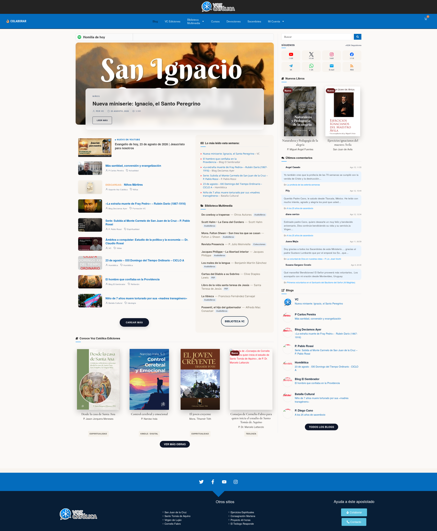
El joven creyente (200, 414)
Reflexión (135, 284)
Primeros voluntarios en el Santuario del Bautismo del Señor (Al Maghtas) (321, 282)
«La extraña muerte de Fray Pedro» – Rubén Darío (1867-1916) (145, 203)
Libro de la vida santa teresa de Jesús (225, 285)
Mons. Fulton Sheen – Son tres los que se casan (230, 233)
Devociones (234, 21)
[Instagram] (235, 482)
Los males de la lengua (215, 262)
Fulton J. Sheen (210, 236)
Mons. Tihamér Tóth (200, 418)
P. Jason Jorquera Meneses (98, 418)
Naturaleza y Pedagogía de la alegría (300, 143)
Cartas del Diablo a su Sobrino (220, 274)
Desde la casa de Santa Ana (98, 414)
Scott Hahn (255, 222)
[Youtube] (224, 482)
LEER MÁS (102, 120)
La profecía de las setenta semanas (303, 184)
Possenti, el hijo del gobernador (221, 307)
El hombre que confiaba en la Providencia (132, 279)
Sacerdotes (254, 21)
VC (297, 299)
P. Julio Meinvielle (240, 244)
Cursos (215, 21)
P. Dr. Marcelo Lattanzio (251, 427)
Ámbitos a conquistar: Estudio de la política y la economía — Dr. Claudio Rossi (146, 241)
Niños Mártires (124, 185)
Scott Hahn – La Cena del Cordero (222, 222)
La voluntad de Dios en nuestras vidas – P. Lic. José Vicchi (314, 258)
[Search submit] (357, 37)
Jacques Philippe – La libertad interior (225, 251)
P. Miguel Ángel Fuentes (300, 149)
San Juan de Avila (343, 149)
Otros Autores (243, 214)
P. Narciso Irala (149, 418)
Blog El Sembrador (307, 379)
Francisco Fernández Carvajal (236, 296)
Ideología (132, 303)
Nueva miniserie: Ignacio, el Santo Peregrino (146, 103)
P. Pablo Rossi (304, 346)
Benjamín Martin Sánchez (250, 262)
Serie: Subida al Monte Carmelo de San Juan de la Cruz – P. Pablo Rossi (147, 222)
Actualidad (133, 170)
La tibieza (207, 296)
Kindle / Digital (149, 433)
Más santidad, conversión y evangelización (133, 166)
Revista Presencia (212, 244)
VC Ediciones (172, 21)
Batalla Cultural (305, 394)
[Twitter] (201, 482)
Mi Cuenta (274, 21)
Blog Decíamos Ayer (308, 329)
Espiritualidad (133, 229)
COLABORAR (18, 21)
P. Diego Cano (304, 410)
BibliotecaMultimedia (193, 21)
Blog (155, 21)
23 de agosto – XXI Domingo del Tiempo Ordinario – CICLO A (144, 260)
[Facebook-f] (212, 482)
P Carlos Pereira (305, 314)
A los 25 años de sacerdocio (300, 208)
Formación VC (139, 208)
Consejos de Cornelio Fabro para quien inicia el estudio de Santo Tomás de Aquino (251, 418)
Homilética (128, 265)
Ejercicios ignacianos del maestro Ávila (343, 143)
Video (119, 248)
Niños (96, 96)
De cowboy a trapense (215, 214)
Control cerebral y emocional (149, 414)
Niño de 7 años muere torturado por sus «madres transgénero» (146, 298)
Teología (251, 433)
